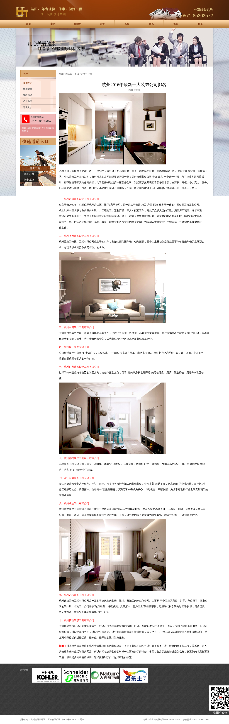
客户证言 (29, 174)
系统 (126, 24)
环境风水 (27, 107)
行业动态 (27, 101)
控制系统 (29, 179)
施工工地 (35, 168)
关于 (102, 24)
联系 (151, 24)
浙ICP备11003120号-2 (73, 719)
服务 (200, 24)
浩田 (176, 24)
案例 (52, 24)
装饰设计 (27, 83)
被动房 (77, 24)
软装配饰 (27, 89)
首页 (28, 24)
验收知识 (27, 95)
